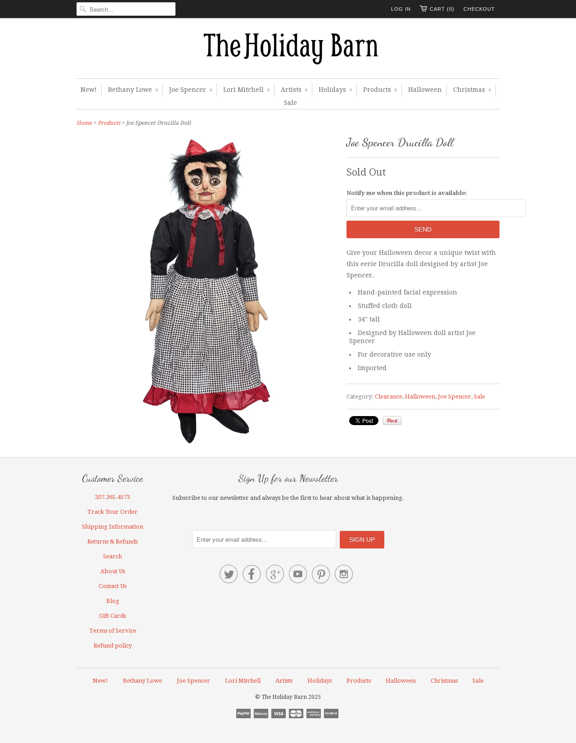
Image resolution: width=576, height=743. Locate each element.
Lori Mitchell (246, 89)
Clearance (388, 396)
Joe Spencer (190, 89)
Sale (290, 102)
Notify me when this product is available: (406, 193)
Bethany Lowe (133, 89)
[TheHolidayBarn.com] (288, 50)
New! (89, 89)
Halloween (425, 89)
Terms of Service (112, 630)
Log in (401, 9)
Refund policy (113, 645)
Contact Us (112, 586)
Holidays (335, 89)
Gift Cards (112, 615)
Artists (294, 89)
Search (112, 556)
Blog (112, 601)
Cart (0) (442, 9)
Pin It (392, 420)
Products (380, 89)
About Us (112, 571)
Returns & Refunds (112, 541)
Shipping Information (112, 526)
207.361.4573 (112, 497)
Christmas (472, 89)
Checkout (479, 9)
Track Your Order (112, 511)
